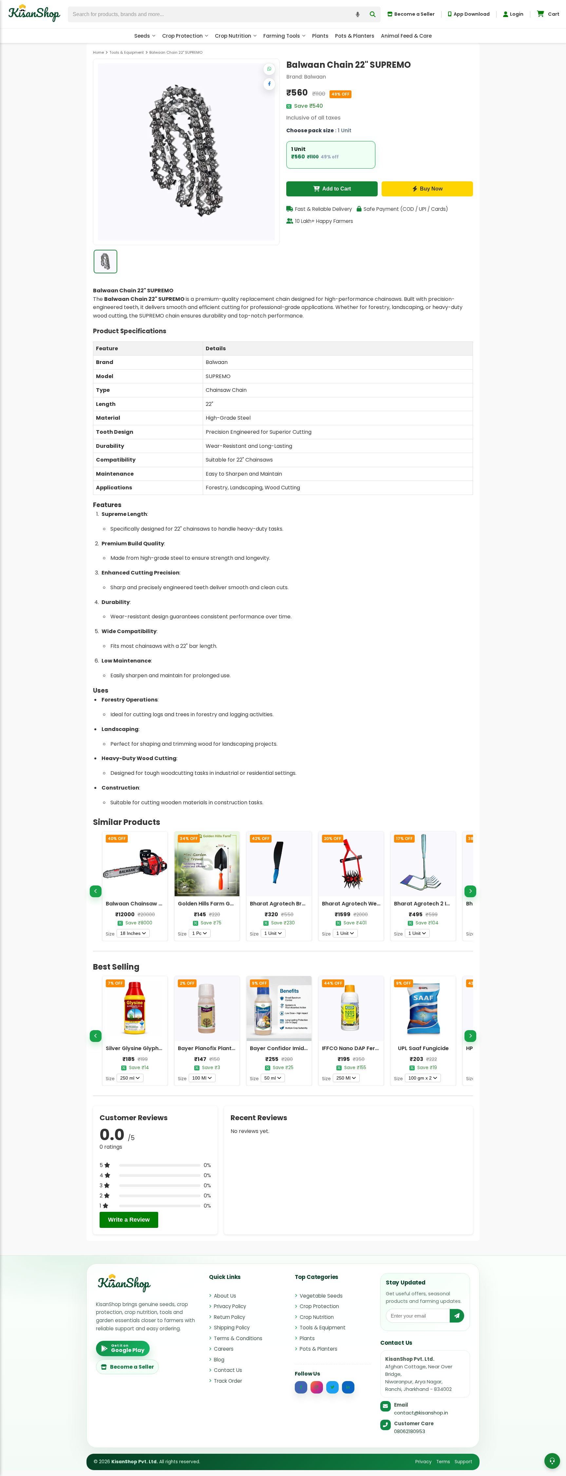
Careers (224, 1348)
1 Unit (270, 933)
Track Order (228, 1380)
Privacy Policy (230, 1306)
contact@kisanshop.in (421, 1412)
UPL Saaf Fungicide (423, 1048)
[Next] (470, 891)
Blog (219, 1359)
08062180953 (409, 1431)
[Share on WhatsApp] (269, 69)
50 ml (270, 1078)
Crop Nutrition (233, 35)
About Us (225, 1295)
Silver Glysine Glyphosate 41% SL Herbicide (163, 1048)
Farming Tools (281, 35)
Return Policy (229, 1317)
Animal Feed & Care (406, 35)
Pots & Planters (354, 35)
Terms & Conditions (238, 1338)
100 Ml (199, 1078)
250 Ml (343, 1078)
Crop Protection (182, 35)
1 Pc (196, 933)
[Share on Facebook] (269, 84)
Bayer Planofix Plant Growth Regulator (229, 1048)
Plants (320, 35)
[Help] (552, 1461)
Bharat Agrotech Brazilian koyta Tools (301, 903)
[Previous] (96, 891)
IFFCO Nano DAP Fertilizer (356, 1048)
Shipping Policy (232, 1327)
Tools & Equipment (323, 1327)
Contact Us (228, 1370)
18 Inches (130, 933)
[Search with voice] (357, 14)
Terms (443, 1462)
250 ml (127, 1078)
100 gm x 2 (420, 1078)
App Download (472, 14)
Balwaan (315, 77)
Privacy (423, 1462)
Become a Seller (414, 14)
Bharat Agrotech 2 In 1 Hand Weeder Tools (450, 903)
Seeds (142, 35)
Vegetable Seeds (321, 1295)
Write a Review (129, 1219)
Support (463, 1462)
